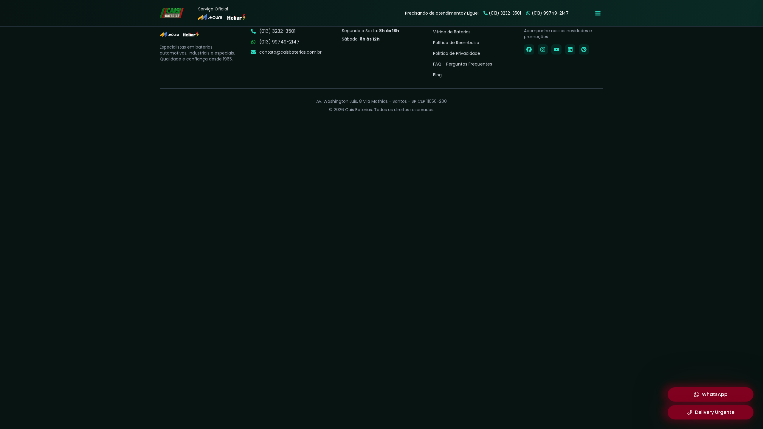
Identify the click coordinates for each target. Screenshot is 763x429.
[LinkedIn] (570, 49)
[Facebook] (529, 49)
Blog (437, 75)
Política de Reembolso (456, 43)
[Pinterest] (584, 49)
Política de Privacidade (456, 53)
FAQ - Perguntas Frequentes (462, 64)
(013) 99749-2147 (550, 13)
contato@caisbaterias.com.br (290, 52)
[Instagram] (543, 49)
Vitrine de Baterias (452, 32)
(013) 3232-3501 (505, 13)
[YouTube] (556, 49)
